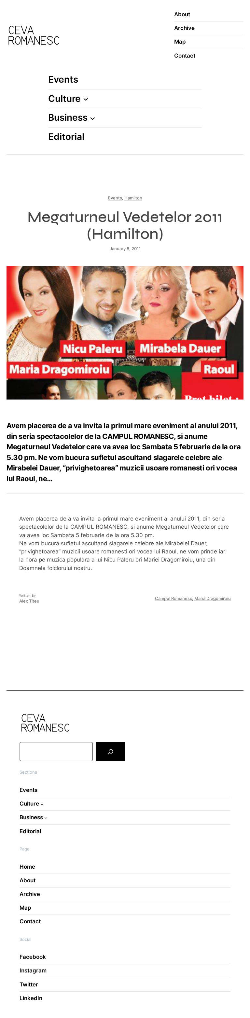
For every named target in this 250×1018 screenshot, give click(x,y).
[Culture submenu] (86, 99)
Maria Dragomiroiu (212, 598)
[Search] (110, 751)
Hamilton (133, 197)
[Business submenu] (92, 118)
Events (115, 197)
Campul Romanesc (173, 598)
